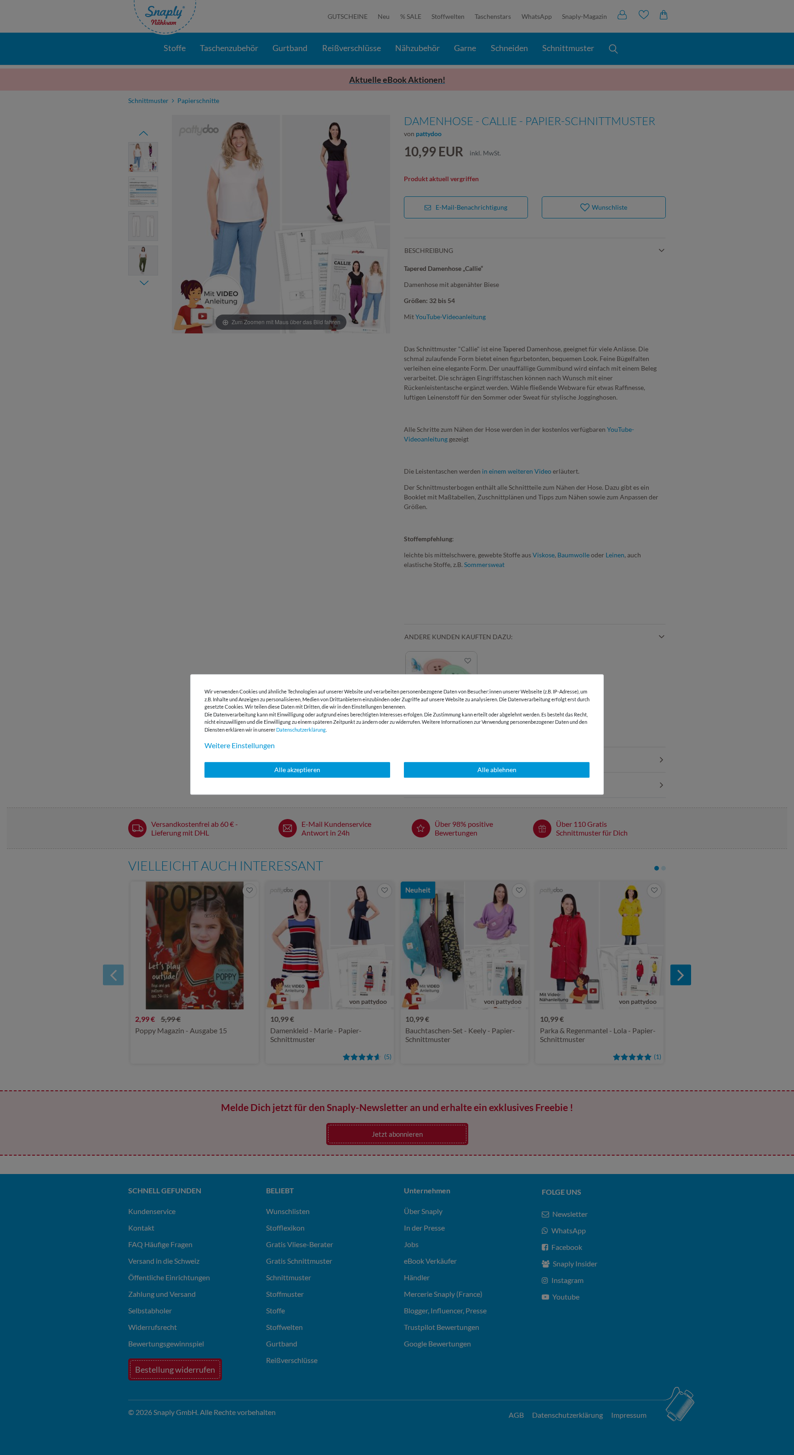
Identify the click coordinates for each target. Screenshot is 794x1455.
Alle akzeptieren (297, 769)
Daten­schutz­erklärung (301, 730)
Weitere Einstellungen (239, 745)
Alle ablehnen (496, 769)
